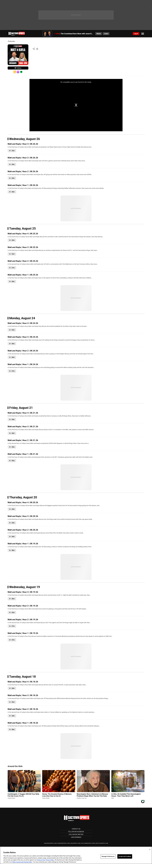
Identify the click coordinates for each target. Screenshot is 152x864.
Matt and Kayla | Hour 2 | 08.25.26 (23, 261)
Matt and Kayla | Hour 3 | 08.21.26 (23, 426)
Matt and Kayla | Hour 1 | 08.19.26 (23, 543)
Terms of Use (41, 860)
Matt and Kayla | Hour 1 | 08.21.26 (23, 454)
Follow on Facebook (76, 831)
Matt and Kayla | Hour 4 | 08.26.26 (23, 144)
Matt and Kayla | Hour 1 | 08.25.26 (23, 275)
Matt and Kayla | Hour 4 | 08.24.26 (23, 323)
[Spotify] (21, 72)
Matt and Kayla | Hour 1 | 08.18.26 (23, 723)
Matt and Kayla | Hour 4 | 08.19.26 (23, 592)
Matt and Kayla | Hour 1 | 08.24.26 (23, 364)
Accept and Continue (124, 856)
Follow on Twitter (76, 834)
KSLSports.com (75, 843)
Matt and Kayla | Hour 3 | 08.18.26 (23, 695)
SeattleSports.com (102, 843)
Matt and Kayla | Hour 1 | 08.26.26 (23, 185)
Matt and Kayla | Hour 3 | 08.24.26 (23, 337)
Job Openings (76, 837)
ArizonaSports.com (50, 843)
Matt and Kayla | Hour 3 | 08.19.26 (23, 606)
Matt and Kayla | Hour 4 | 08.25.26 (23, 233)
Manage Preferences (108, 856)
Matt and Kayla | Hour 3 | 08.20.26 (23, 516)
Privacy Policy (50, 860)
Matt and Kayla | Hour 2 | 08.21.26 (23, 440)
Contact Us (76, 829)
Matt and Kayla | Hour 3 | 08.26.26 (23, 157)
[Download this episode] (37, 48)
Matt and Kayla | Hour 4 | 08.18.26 (23, 682)
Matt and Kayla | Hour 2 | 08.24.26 (23, 351)
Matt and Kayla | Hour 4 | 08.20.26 (23, 502)
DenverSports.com (64, 843)
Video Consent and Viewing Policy (22, 862)
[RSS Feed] (14, 72)
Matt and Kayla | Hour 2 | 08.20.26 (23, 530)
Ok (149, 849)
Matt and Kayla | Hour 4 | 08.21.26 (23, 413)
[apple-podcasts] (18, 72)
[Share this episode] (33, 48)
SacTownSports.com (88, 843)
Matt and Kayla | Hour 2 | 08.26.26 (23, 171)
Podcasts (11, 41)
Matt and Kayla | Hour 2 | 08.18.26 (23, 709)
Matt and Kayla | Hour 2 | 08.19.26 (23, 619)
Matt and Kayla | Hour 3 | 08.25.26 (23, 247)
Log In (136, 33)
